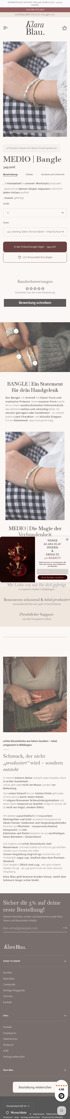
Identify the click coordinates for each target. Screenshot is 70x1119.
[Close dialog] (67, 539)
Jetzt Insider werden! (53, 577)
